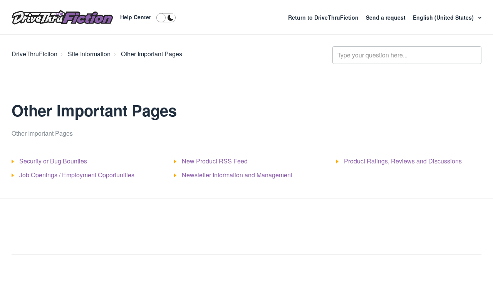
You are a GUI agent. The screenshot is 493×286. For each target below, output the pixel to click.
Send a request (386, 17)
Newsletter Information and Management (237, 174)
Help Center (135, 17)
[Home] (62, 17)
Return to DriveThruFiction (324, 17)
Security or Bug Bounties (53, 160)
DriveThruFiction (34, 53)
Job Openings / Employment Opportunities (76, 174)
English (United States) (444, 17)
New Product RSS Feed (215, 160)
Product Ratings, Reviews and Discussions (403, 160)
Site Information (89, 53)
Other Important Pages (151, 53)
